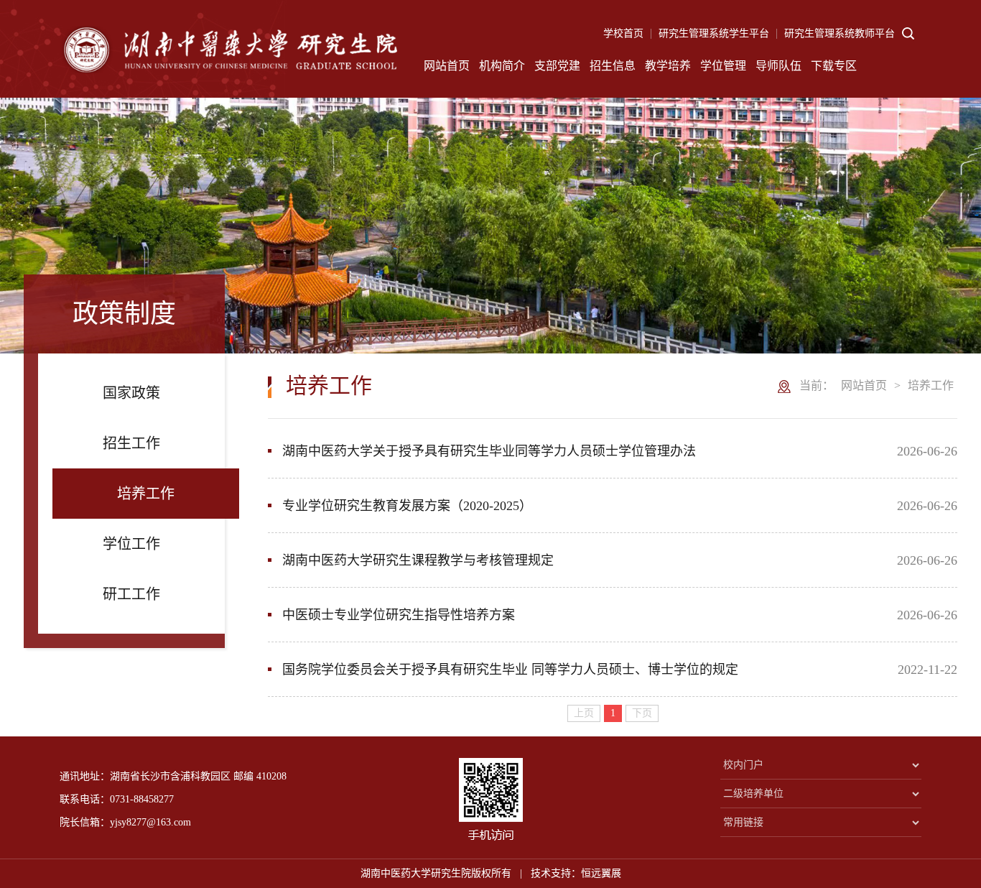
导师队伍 (778, 66)
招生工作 (131, 443)
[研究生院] (228, 54)
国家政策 (131, 393)
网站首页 (447, 66)
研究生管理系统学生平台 (714, 33)
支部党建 (557, 66)
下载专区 (834, 66)
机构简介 (502, 66)
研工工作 (131, 594)
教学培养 (668, 66)
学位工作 (131, 544)
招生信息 (613, 66)
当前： (816, 385)
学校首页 (623, 33)
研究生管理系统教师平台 (839, 33)
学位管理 (723, 66)
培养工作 (146, 493)
